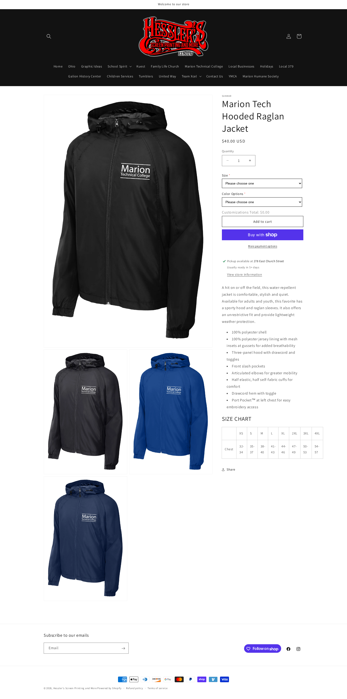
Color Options (232, 194)
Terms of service (157, 688)
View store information (244, 274)
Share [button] (231, 469)
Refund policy (134, 688)
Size (225, 175)
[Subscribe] (123, 648)
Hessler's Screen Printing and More (75, 688)
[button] (49, 36)
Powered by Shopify (109, 688)
